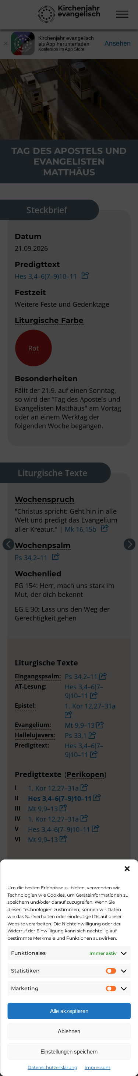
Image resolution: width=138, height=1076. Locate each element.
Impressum (97, 1067)
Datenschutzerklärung (52, 1067)
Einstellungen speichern (69, 1051)
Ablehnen (69, 1031)
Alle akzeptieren (69, 1011)
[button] (127, 868)
